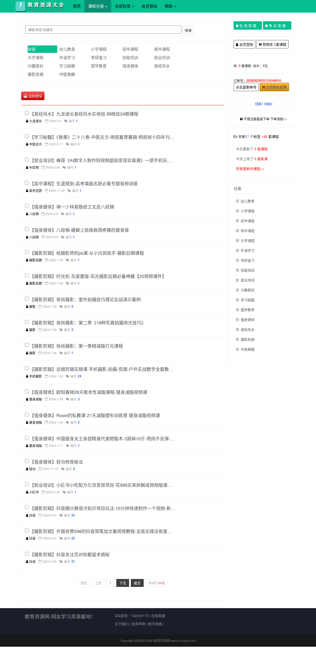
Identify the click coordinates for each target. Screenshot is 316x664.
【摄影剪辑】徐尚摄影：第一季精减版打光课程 (76, 346)
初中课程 (130, 49)
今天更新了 (252, 148)
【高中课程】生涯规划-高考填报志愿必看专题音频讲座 (84, 183)
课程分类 (96, 6)
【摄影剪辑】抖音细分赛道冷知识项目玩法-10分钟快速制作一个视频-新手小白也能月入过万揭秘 (102, 508)
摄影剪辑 (35, 74)
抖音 (32, 515)
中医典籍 (67, 74)
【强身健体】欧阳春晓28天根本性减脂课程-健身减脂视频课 (88, 392)
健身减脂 (35, 399)
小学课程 (99, 49)
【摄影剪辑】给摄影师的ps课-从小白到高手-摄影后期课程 (87, 253)
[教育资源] (41, 6)
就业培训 (162, 57)
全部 (32, 49)
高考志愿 (35, 190)
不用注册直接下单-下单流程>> (265, 118)
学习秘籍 (67, 66)
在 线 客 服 (249, 25)
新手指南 (155, 623)
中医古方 (35, 144)
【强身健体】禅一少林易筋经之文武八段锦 (72, 207)
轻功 (32, 468)
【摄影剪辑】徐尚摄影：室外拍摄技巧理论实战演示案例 (85, 299)
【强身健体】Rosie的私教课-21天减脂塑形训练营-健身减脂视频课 (95, 415)
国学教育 (99, 66)
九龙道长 (35, 120)
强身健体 (130, 66)
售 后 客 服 (279, 25)
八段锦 (34, 213)
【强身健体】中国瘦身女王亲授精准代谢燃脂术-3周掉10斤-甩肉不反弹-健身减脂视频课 (102, 438)
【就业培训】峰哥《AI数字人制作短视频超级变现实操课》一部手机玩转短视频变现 (102, 160)
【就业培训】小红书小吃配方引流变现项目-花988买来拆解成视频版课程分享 (102, 485)
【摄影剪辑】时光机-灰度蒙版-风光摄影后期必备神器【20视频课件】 (98, 276)
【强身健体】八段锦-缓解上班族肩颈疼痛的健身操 (79, 230)
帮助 (169, 6)
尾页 (137, 582)
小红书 (34, 492)
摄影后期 (35, 259)
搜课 (188, 30)
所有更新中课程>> (250, 168)
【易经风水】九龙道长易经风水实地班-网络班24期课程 (84, 114)
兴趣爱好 (35, 66)
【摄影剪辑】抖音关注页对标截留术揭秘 (70, 554)
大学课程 (35, 57)
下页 (122, 582)
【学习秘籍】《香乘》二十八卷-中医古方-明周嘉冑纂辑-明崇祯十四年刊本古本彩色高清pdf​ (102, 137)
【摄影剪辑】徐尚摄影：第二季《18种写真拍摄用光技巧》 (88, 322)
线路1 (259, 103)
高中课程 (162, 49)
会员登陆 (149, 6)
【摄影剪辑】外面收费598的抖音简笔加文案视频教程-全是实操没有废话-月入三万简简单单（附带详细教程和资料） (102, 531)
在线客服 (158, 615)
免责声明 (138, 623)
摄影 (32, 306)
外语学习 (67, 57)
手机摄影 (35, 376)
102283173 (139, 615)
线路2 (268, 103)
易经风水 (162, 66)
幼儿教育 (67, 49)
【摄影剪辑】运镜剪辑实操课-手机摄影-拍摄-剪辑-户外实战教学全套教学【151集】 (102, 369)
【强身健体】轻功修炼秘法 (56, 462)
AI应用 (34, 167)
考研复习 (99, 57)
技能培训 (130, 57)
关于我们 (122, 623)
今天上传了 (252, 158)
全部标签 (123, 6)
